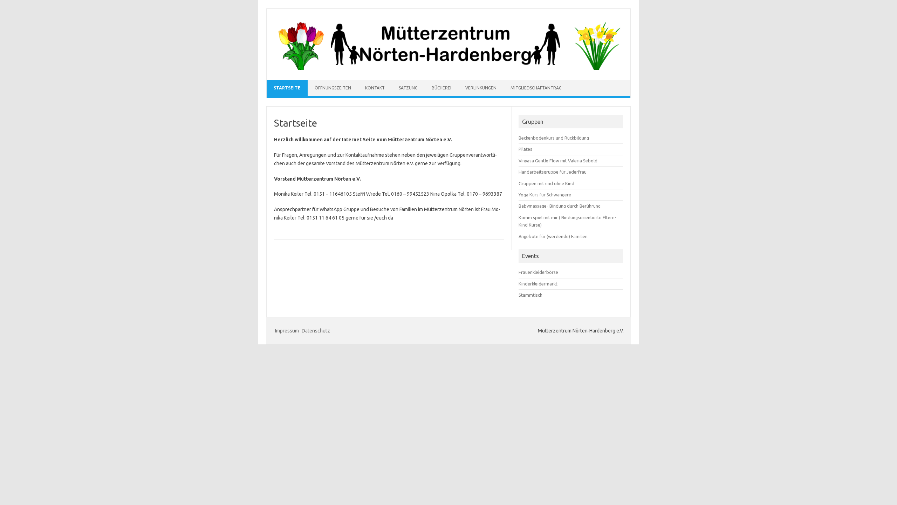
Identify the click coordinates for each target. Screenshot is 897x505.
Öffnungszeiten (333, 88)
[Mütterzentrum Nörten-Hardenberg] (448, 68)
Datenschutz (316, 331)
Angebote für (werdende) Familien (553, 236)
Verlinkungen (481, 88)
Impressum (287, 331)
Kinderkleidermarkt (538, 283)
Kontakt (375, 88)
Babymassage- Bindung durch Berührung (560, 205)
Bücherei (441, 88)
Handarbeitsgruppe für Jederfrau (553, 171)
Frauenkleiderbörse (538, 272)
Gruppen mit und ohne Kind (546, 183)
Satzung (408, 88)
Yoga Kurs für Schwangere (545, 194)
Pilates (525, 149)
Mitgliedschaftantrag (536, 88)
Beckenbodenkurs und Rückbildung (554, 137)
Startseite (287, 88)
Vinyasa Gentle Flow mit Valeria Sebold (558, 160)
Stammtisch (530, 294)
